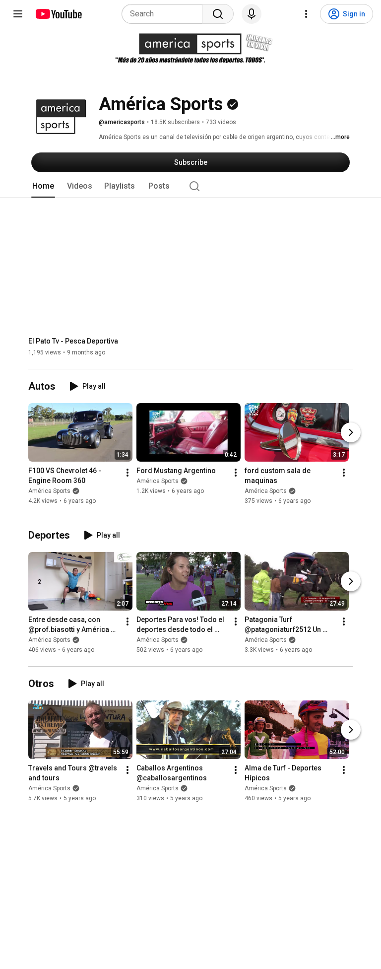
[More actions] (127, 473)
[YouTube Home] (58, 14)
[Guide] (18, 14)
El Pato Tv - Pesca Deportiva (73, 341)
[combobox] (165, 14)
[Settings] (306, 14)
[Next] (351, 433)
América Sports (49, 491)
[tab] (43, 186)
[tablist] (190, 186)
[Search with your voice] (251, 14)
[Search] (218, 14)
